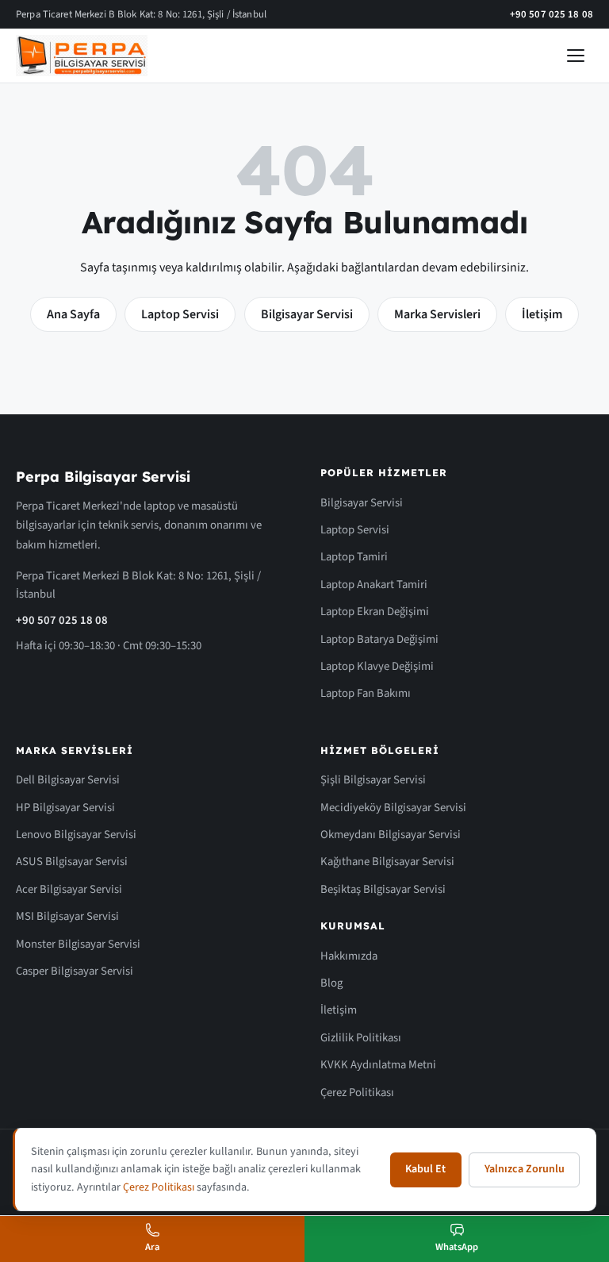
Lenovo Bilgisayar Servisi (76, 834)
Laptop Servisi (180, 314)
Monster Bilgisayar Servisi (78, 944)
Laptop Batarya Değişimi (379, 639)
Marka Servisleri (437, 314)
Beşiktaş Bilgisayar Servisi (383, 889)
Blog (331, 983)
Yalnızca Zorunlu (525, 1169)
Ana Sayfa (73, 314)
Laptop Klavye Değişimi (377, 666)
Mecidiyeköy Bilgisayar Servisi (393, 807)
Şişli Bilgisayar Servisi (373, 779)
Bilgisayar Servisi (307, 314)
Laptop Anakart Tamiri (373, 584)
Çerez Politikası (357, 1092)
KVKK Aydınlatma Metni (378, 1064)
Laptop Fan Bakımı (365, 693)
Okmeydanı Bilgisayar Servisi (390, 834)
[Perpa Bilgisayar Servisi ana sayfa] (81, 55)
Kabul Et (425, 1169)
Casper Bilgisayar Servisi (74, 971)
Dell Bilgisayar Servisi (68, 779)
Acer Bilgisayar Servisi (69, 889)
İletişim (542, 314)
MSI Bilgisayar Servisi (67, 916)
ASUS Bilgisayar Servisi (72, 861)
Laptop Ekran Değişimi (374, 611)
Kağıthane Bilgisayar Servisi (387, 861)
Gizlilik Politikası (360, 1037)
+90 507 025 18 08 (551, 14)
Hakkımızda (348, 956)
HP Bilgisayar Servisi (65, 807)
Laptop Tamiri (354, 556)
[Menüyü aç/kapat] (575, 55)
